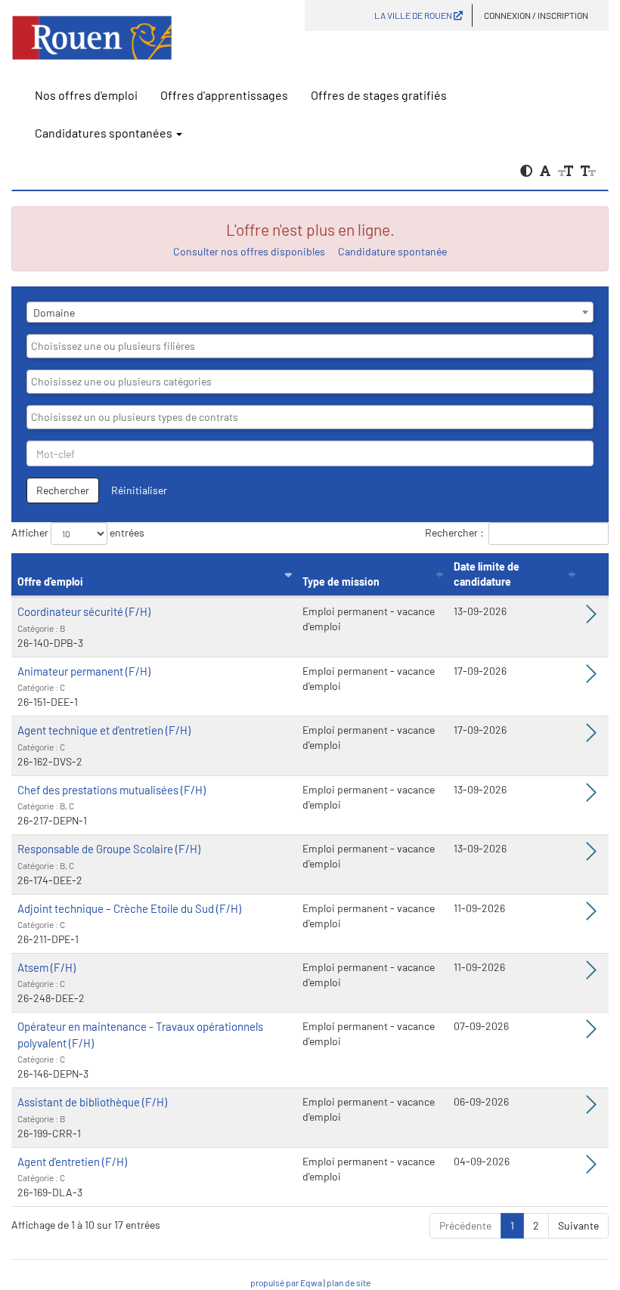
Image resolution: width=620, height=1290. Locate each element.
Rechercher (62, 490)
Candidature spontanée (392, 251)
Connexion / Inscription (536, 15)
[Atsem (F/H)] (591, 973)
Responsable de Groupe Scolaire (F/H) (108, 848)
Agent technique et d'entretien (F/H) (104, 730)
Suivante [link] (578, 1225)
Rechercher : (454, 532)
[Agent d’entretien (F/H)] (591, 1168)
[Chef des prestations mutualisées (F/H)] (591, 796)
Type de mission (341, 581)
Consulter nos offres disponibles (249, 251)
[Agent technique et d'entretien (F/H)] (591, 736)
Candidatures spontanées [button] (105, 132)
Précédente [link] (465, 1225)
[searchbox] (310, 346)
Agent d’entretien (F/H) (72, 1161)
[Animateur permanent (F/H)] (591, 677)
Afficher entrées (77, 532)
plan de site (348, 1282)
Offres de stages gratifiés (379, 95)
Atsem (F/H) (46, 967)
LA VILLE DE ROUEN (414, 15)
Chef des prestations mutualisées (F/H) (111, 790)
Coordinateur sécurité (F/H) (83, 611)
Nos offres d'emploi (86, 95)
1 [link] (512, 1225)
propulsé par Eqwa (287, 1282)
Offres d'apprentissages (224, 95)
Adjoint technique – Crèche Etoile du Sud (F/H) (129, 908)
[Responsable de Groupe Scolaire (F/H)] (591, 855)
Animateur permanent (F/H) (83, 671)
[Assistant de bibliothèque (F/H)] (591, 1108)
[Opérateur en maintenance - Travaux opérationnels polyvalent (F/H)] (591, 1032)
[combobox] (310, 312)
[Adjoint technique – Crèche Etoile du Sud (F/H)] (591, 914)
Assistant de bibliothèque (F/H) (92, 1102)
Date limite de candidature (486, 574)
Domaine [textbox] (54, 312)
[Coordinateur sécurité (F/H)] (591, 617)
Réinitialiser (139, 490)
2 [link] (536, 1225)
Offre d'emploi (50, 581)
